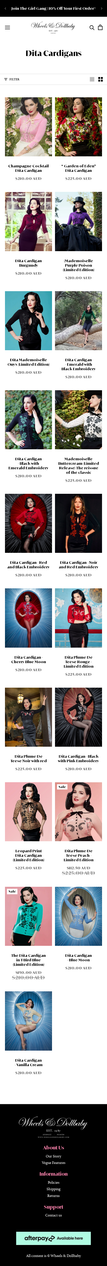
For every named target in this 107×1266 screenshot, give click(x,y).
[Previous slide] (5, 8)
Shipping (53, 1189)
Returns (53, 1195)
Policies (53, 1182)
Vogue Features (53, 1162)
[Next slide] (101, 8)
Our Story (53, 1156)
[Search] (92, 27)
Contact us (53, 1215)
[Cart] (100, 27)
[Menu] (7, 27)
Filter (14, 79)
